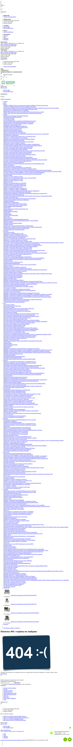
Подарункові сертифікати (9, 698)
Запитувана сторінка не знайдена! (11, 628)
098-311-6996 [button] (4, 724)
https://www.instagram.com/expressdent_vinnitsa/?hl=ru (16, 717)
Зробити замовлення (6, 99)
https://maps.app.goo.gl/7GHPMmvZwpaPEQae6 (14, 720)
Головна (5, 101)
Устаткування (6, 388)
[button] (36, 3)
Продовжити (4, 673)
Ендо (4, 303)
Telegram (5, 736)
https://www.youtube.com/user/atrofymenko (13, 718)
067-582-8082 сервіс (8, 28)
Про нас (5, 689)
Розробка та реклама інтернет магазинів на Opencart (13, 740)
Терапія (5, 114)
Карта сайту (6, 697)
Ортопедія (5, 231)
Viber (4, 733)
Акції (4, 102)
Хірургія (5, 360)
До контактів (4, 57)
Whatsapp (5, 737)
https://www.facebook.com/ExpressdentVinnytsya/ (14, 716)
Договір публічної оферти (9, 16)
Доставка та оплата (8, 690)
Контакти (5, 624)
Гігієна (5, 104)
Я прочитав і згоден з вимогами (16, 684)
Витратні (5, 418)
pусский (20, 72)
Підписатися (17, 682)
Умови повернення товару (9, 694)
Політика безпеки (7, 691)
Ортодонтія (6, 452)
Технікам (5, 489)
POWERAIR (6, 587)
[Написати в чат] (70, 739)
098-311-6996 (6, 27)
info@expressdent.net (8, 32)
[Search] (14, 85)
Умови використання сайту (10, 693)
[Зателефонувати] (65, 739)
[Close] (4, 5)
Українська (9, 72)
